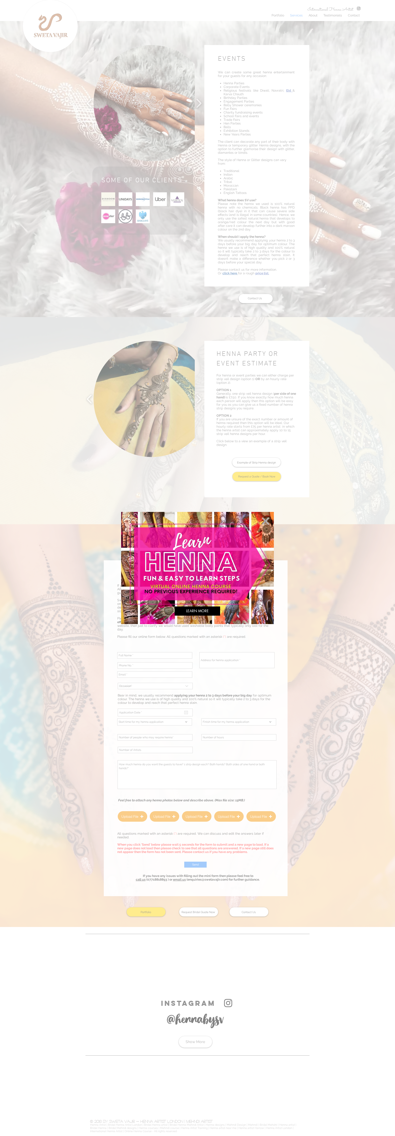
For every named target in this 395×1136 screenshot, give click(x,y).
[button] (265, 521)
